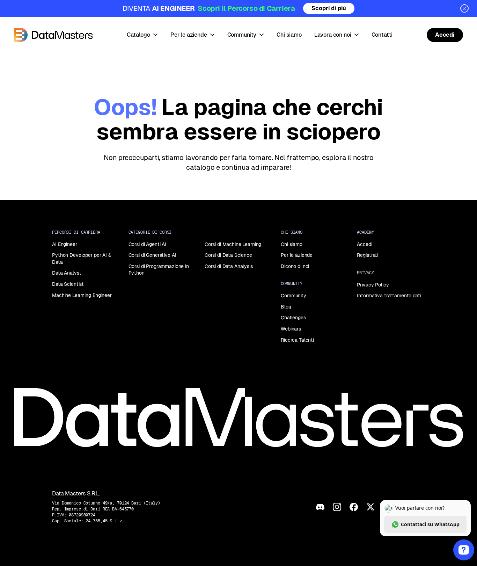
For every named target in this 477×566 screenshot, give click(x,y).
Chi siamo (291, 244)
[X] (370, 507)
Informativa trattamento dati (389, 295)
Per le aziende (297, 255)
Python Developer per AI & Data (81, 258)
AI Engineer (64, 244)
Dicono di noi (295, 266)
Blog (286, 307)
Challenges (293, 317)
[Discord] (320, 507)
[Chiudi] (464, 8)
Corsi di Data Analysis (229, 266)
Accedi (364, 244)
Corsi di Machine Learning (233, 244)
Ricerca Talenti (297, 340)
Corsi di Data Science (228, 255)
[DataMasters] (53, 35)
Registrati (367, 255)
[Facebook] (354, 507)
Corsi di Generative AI (152, 255)
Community (293, 295)
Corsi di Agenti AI (147, 244)
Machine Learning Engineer (82, 295)
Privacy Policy (373, 285)
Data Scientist (68, 284)
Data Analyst (66, 273)
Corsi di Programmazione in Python (159, 269)
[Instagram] (337, 507)
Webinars (291, 329)
